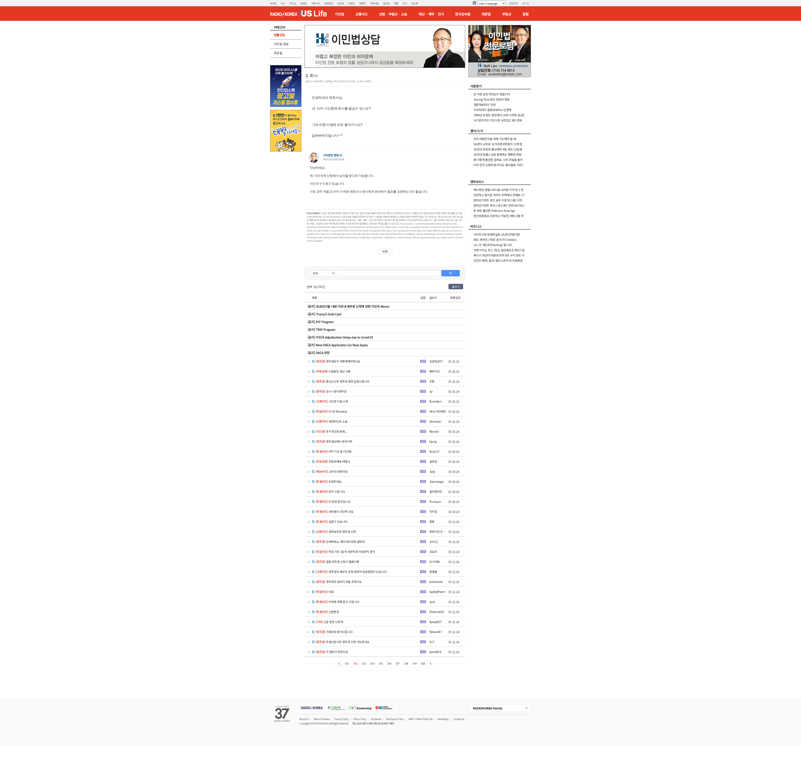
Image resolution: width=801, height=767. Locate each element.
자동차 (362, 3)
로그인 (525, 3)
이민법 (339, 13)
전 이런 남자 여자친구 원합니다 (492, 94)
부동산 (351, 3)
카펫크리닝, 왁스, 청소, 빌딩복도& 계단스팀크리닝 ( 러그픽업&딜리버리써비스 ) (499, 252)
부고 (405, 3)
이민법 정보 (281, 44)
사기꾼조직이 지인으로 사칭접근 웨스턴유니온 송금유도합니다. (498, 122)
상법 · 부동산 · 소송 (393, 13)
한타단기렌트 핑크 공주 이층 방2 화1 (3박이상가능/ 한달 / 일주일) (498, 202)
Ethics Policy (359, 719)
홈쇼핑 (386, 3)
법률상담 (279, 35)
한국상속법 (462, 13)
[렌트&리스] (499, 183)
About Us (304, 719)
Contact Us (458, 719)
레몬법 (486, 13)
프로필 (278, 53)
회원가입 (513, 3)
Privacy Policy (341, 719)
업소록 (414, 3)
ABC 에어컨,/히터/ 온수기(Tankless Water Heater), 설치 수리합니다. (495, 242)
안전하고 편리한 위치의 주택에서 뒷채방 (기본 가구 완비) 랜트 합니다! (499, 197)
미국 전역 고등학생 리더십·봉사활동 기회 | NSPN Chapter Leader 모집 (498, 167)
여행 (396, 3)
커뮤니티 (315, 3)
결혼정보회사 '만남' (485, 104)
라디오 (293, 3)
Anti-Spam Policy (395, 719)
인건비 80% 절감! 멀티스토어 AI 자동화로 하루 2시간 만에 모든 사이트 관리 (498, 262)
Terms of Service (322, 719)
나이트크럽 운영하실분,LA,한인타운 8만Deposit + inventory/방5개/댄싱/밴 (497, 236)
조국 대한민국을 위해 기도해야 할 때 (495, 139)
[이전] (339, 663)
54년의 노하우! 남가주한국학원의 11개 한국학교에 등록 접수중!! (498, 146)
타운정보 (328, 3)
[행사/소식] (499, 132)
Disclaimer (376, 719)
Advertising (442, 719)
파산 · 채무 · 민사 (431, 13)
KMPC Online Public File (420, 719)
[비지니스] (499, 227)
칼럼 (526, 13)
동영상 (304, 3)
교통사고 (361, 13)
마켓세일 (374, 3)
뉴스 (283, 3)
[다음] (430, 663)
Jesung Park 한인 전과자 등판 (491, 99)
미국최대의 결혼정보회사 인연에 (492, 110)
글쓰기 (456, 286)
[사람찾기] (499, 87)
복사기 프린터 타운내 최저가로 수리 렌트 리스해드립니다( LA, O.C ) (499, 257)
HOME (273, 3)
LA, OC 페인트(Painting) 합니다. (493, 245)
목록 (385, 251)
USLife (341, 3)
